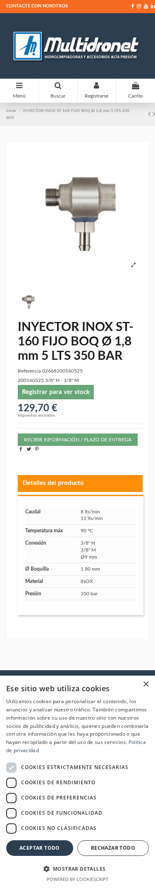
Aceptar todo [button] (39, 847)
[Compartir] (20, 449)
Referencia (29, 370)
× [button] (146, 684)
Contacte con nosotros (37, 6)
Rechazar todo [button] (113, 847)
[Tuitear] (28, 449)
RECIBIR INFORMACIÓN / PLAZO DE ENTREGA (77, 439)
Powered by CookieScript (77, 879)
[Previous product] (150, 114)
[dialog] (77, 782)
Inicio (11, 111)
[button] (77, 869)
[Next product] (154, 114)
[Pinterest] (37, 449)
